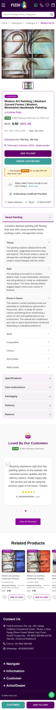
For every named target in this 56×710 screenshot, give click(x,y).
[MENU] (3, 5)
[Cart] (53, 5)
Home (4, 23)
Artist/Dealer (15, 685)
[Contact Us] (42, 5)
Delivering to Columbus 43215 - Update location (28, 145)
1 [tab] (17, 511)
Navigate (13, 664)
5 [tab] (34, 511)
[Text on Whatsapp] (36, 5)
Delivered (9, 139)
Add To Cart (16, 597)
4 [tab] (30, 511)
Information (15, 671)
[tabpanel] (28, 85)
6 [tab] (39, 511)
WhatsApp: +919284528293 (20, 648)
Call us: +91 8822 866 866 (19, 644)
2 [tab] (21, 511)
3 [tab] (26, 511)
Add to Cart (28, 153)
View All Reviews (28, 521)
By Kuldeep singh (7, 582)
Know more (33, 186)
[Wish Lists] (47, 5)
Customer (13, 678)
